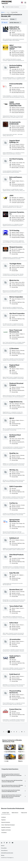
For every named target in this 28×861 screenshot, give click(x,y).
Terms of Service (4, 850)
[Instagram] (9, 842)
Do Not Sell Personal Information (7, 852)
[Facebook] (4, 842)
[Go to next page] (24, 732)
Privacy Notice (4, 848)
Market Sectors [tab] (15, 812)
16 (21, 731)
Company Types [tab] (5, 812)
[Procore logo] (7, 1)
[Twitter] (6, 842)
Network (5, 3)
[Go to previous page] (4, 732)
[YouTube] (12, 842)
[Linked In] (1, 842)
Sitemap (2, 855)
